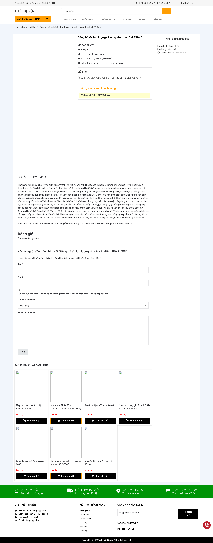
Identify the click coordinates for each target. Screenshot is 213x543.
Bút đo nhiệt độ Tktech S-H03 (99, 405)
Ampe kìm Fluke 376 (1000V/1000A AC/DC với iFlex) (65, 407)
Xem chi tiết (33, 420)
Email (21, 277)
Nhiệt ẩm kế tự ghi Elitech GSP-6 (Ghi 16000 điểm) (134, 407)
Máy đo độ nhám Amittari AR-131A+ (99, 463)
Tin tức (142, 19)
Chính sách (107, 19)
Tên (20, 264)
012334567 (103, 95)
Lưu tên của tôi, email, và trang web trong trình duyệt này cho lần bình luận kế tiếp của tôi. (63, 293)
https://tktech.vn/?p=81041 (120, 223)
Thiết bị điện (24, 11)
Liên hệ (157, 19)
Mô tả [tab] (21, 177)
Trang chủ (69, 19)
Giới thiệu (88, 19)
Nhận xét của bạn (27, 312)
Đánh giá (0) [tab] (39, 177)
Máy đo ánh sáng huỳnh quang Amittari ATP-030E (65, 463)
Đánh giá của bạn (27, 299)
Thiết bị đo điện (35, 27)
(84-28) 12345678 (39, 514)
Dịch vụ (126, 19)
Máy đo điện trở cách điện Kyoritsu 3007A (29, 407)
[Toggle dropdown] (192, 3)
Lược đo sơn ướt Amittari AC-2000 (30, 463)
